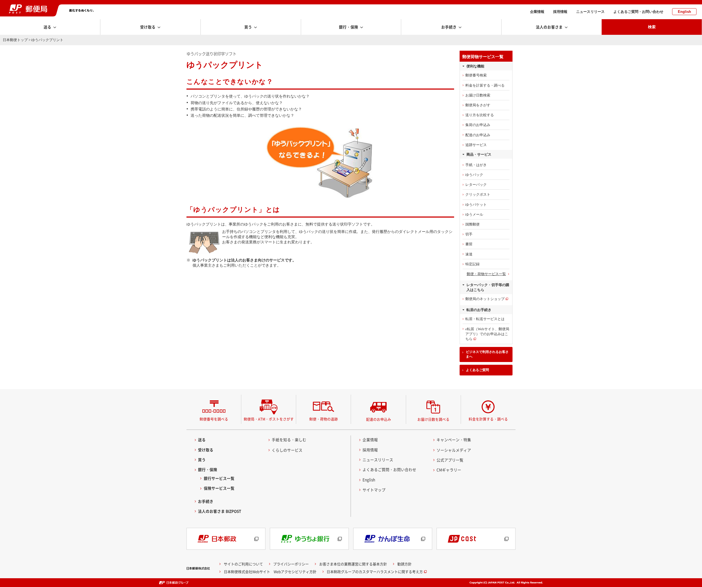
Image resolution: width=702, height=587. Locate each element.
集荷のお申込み (477, 125)
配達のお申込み (477, 135)
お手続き (205, 501)
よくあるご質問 (477, 370)
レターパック (476, 185)
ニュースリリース (590, 12)
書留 (468, 244)
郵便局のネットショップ (485, 299)
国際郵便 (472, 224)
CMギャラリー (449, 469)
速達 (468, 254)
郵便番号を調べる (214, 418)
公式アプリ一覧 (450, 460)
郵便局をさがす (477, 105)
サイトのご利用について (243, 563)
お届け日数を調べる (433, 419)
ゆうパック (474, 175)
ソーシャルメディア (454, 450)
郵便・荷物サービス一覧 (486, 274)
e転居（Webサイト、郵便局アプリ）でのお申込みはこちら (487, 334)
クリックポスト (477, 194)
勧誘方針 (404, 563)
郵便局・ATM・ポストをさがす (269, 418)
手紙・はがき (476, 165)
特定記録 (472, 264)
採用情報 (560, 12)
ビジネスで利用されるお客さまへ (487, 354)
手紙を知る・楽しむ (289, 439)
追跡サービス (476, 145)
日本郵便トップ (15, 40)
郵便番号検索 (476, 75)
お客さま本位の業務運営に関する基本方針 (353, 563)
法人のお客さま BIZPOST (219, 511)
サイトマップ (374, 489)
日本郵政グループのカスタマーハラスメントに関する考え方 (375, 571)
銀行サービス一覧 (219, 478)
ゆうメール (474, 214)
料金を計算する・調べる (485, 85)
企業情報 (537, 12)
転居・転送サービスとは (485, 319)
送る (202, 439)
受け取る (205, 449)
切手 (468, 234)
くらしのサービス (287, 450)
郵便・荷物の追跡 (323, 418)
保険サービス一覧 (219, 488)
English (684, 12)
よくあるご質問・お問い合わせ (638, 12)
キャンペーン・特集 (454, 439)
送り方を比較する (479, 115)
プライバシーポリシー (291, 563)
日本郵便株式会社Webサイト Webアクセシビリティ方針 (270, 571)
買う (202, 459)
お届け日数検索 (477, 95)
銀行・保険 (207, 469)
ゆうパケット (476, 205)
